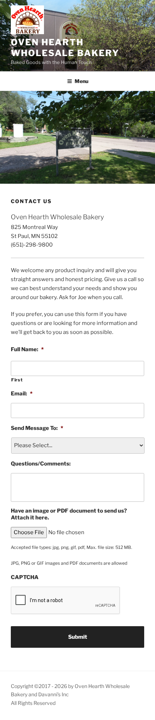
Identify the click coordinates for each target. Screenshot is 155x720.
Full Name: (27, 349)
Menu (81, 81)
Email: (21, 393)
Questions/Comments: (41, 463)
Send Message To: (37, 428)
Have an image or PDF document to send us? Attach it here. (69, 514)
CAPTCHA (25, 577)
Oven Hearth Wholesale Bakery (65, 47)
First (16, 379)
